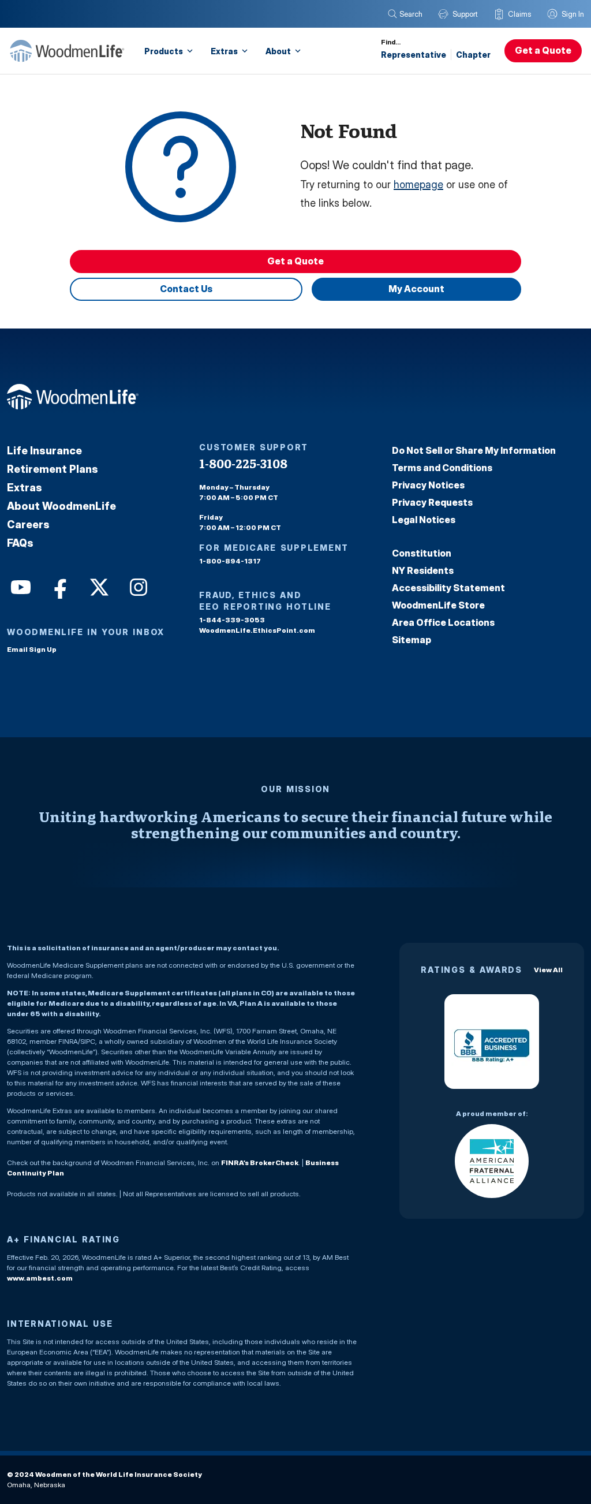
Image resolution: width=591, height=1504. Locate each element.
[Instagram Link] (137, 586)
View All (548, 969)
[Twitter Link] (98, 586)
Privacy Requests (432, 502)
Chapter (473, 54)
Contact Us (186, 288)
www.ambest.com (40, 1278)
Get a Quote (543, 50)
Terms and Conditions (442, 467)
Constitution (421, 553)
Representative (413, 54)
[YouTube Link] (19, 586)
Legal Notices (423, 519)
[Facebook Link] (59, 586)
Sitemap (411, 639)
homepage (418, 184)
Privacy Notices (428, 485)
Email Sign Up (32, 649)
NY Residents (423, 570)
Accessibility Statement (448, 588)
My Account (416, 288)
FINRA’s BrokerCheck (259, 1162)
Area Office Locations (443, 622)
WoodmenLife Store (438, 605)
